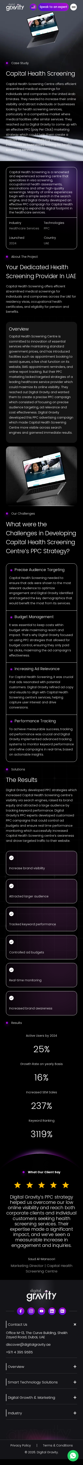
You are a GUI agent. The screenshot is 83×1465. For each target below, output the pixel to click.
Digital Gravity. (48, 1452)
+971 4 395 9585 (19, 1352)
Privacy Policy (20, 1445)
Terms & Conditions (58, 1445)
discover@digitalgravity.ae (28, 1344)
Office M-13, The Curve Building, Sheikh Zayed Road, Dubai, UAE (36, 1335)
